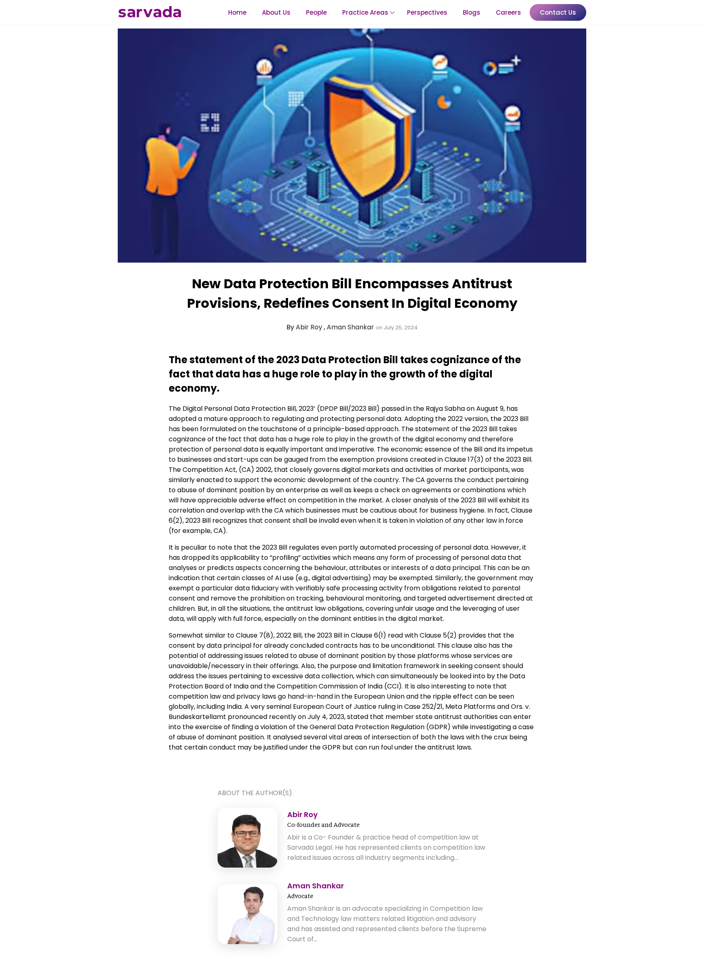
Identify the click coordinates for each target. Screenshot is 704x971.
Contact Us (558, 12)
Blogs (471, 12)
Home (237, 12)
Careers (508, 12)
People (316, 12)
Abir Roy (310, 327)
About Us (276, 12)
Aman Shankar (351, 327)
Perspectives (427, 12)
